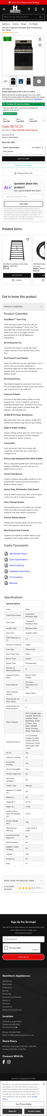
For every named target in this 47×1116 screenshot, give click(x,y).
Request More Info (25, 173)
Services (6, 1003)
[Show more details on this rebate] (42, 104)
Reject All (12, 1111)
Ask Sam (23, 204)
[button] (4, 9)
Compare (18, 280)
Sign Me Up (23, 957)
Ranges (23, 24)
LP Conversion (16, 577)
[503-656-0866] (36, 9)
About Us (6, 1000)
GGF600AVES (13, 137)
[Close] (44, 1084)
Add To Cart (23, 159)
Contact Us (7, 1006)
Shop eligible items (10, 113)
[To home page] (15, 9)
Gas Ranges (33, 24)
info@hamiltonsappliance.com (21, 1035)
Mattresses (7, 984)
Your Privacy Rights (23, 1104)
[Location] (29, 9)
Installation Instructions (19, 571)
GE (13, 135)
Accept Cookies (34, 1111)
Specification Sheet (18, 554)
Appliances (6, 24)
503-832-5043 (15, 1032)
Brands (5, 990)
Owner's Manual (16, 565)
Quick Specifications (18, 560)
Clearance (7, 987)
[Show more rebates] (43, 120)
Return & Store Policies (12, 1009)
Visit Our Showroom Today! (25, 2)
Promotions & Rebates (12, 997)
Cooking (15, 24)
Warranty (13, 583)
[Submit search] (40, 17)
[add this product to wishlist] (40, 45)
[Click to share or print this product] (40, 39)
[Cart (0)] (43, 9)
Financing (7, 993)
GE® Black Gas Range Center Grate (15, 264)
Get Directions (9, 1027)
